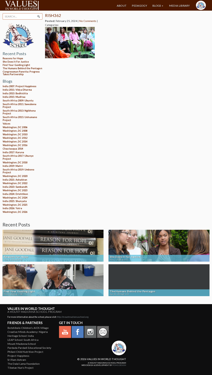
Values (6, 123)
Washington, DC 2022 (15, 183)
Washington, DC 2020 (15, 176)
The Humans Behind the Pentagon (22, 68)
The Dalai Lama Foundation (23, 363)
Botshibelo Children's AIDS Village (28, 327)
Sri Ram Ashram (16, 359)
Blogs (156, 5)
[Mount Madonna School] (201, 5)
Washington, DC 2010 (15, 134)
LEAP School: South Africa (22, 339)
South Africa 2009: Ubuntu (18, 100)
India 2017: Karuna (13, 152)
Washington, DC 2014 (15, 141)
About (122, 5)
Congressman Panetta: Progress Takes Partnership (21, 73)
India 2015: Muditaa (14, 96)
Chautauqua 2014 (13, 148)
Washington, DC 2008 (15, 130)
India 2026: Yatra (12, 208)
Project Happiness (18, 355)
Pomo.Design (119, 365)
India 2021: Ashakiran (15, 179)
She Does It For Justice (16, 61)
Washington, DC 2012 (15, 137)
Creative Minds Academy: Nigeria (27, 331)
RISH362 (53, 15)
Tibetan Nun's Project (20, 367)
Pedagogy (139, 5)
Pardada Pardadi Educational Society (29, 347)
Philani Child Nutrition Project (25, 351)
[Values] (37, 5)
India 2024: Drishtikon (15, 194)
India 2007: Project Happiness (19, 86)
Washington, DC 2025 (15, 204)
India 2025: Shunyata (15, 201)
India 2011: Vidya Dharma (17, 89)
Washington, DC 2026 (15, 211)
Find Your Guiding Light (16, 65)
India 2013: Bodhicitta (15, 93)
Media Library (179, 5)
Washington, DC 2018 (15, 162)
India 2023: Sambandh (15, 186)
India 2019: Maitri (13, 166)
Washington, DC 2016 (15, 145)
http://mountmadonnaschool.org (72, 317)
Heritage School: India (20, 335)
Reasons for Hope (13, 58)
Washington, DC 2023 (15, 190)
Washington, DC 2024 (15, 197)
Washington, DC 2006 (15, 127)
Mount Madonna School (21, 343)
